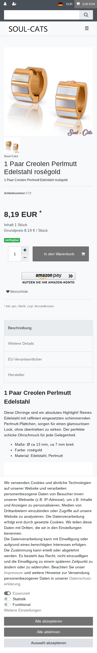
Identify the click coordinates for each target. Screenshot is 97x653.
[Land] (60, 4)
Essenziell (21, 593)
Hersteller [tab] (16, 375)
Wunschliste (18, 292)
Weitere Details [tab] (21, 343)
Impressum (13, 573)
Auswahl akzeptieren (48, 643)
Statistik (19, 599)
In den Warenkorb (59, 254)
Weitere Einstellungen (22, 610)
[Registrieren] (14, 4)
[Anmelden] (5, 4)
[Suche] (86, 15)
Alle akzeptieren (48, 621)
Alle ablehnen (48, 632)
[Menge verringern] (25, 257)
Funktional (21, 604)
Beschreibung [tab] (20, 328)
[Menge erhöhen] (25, 250)
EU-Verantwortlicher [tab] (25, 359)
